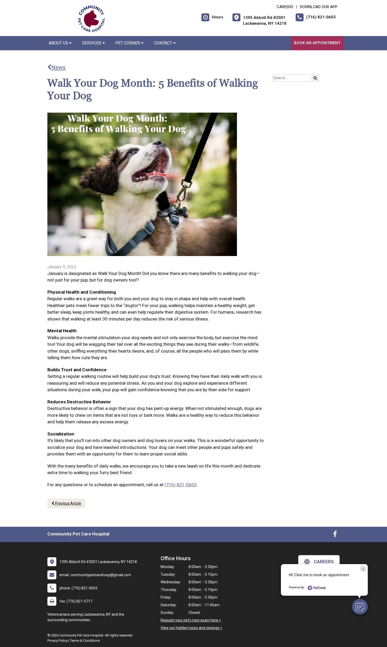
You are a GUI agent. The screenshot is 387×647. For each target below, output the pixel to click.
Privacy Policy (57, 641)
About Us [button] (59, 43)
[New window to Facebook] (335, 535)
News (58, 67)
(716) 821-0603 (181, 484)
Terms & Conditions (85, 641)
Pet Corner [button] (128, 43)
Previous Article (67, 503)
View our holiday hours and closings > (191, 628)
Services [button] (92, 43)
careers (324, 561)
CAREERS (285, 6)
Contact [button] (163, 43)
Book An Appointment (317, 43)
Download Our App (319, 6)
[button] (360, 607)
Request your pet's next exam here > (191, 620)
